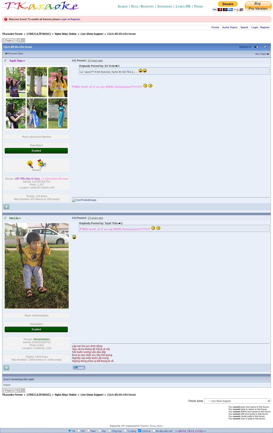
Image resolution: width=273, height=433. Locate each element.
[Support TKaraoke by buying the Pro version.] (258, 10)
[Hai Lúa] (37, 307)
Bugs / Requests (142, 6)
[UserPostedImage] (84, 200)
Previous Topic (15, 53)
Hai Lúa (14, 218)
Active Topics (229, 27)
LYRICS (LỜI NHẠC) (39, 33)
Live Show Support (92, 33)
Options (244, 46)
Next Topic (261, 54)
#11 (74, 60)
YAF (123, 426)
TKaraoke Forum (12, 33)
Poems (198, 6)
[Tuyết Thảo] (37, 128)
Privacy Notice (156, 426)
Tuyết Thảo (16, 60)
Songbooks (164, 6)
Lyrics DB (183, 6)
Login (63, 19)
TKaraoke (144, 426)
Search (123, 6)
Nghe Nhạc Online (66, 33)
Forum (215, 27)
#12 (74, 217)
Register (75, 19)
